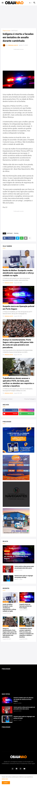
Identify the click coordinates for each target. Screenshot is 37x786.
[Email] (25, 238)
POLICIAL (16, 233)
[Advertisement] (18, 17)
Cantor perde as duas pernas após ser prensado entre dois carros (24, 567)
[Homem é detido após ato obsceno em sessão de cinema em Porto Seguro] (7, 700)
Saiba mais (5, 779)
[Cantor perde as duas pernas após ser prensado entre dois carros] (8, 569)
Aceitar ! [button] (6, 782)
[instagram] (20, 768)
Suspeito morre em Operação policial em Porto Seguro (18, 307)
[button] (2, 2)
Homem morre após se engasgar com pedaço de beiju (23, 576)
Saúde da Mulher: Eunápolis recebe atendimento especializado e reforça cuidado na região (18, 273)
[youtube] (24, 768)
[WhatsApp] (21, 238)
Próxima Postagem (29, 399)
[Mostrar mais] (30, 238)
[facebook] (16, 768)
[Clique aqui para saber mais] (18, 653)
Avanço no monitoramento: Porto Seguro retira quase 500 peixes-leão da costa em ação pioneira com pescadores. (18, 344)
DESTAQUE (14, 30)
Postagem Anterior (7, 399)
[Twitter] (17, 238)
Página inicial (6, 30)
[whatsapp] (12, 768)
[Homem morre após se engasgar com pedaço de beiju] (8, 578)
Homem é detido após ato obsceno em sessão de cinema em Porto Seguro (23, 699)
